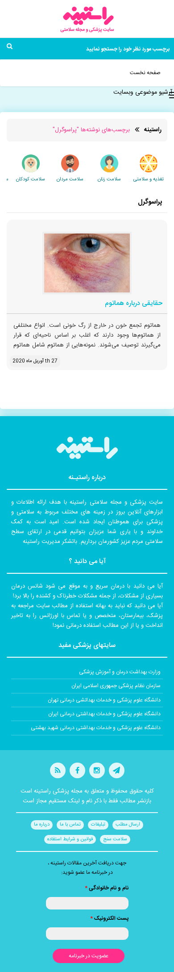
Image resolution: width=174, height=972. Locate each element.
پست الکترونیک (109, 918)
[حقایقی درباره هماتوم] (87, 263)
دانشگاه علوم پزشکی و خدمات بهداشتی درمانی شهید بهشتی (96, 727)
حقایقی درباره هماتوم (133, 304)
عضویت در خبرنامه (88, 955)
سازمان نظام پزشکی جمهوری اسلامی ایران (116, 685)
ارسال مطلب (128, 825)
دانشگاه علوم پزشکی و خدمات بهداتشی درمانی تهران (104, 700)
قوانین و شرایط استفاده (70, 839)
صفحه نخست (145, 72)
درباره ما (42, 825)
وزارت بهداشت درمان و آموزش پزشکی (120, 671)
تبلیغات (98, 825)
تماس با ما (70, 825)
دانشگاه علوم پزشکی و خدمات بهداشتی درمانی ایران (104, 713)
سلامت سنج (115, 839)
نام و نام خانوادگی (106, 888)
